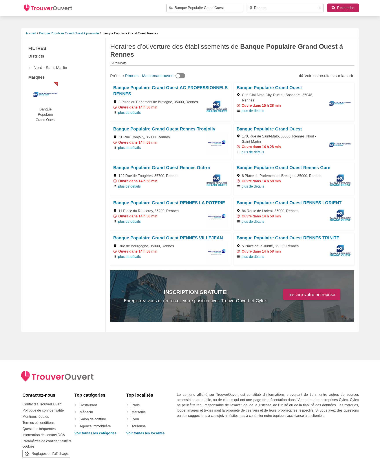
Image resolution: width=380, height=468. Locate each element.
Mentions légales (35, 416)
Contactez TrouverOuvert (41, 404)
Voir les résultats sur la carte (329, 76)
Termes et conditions (38, 423)
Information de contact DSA (43, 435)
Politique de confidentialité (43, 410)
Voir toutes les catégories (95, 433)
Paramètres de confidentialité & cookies (46, 443)
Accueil (31, 33)
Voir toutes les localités (145, 433)
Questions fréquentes (39, 429)
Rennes (132, 76)
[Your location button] (319, 8)
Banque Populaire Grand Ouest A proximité (69, 33)
